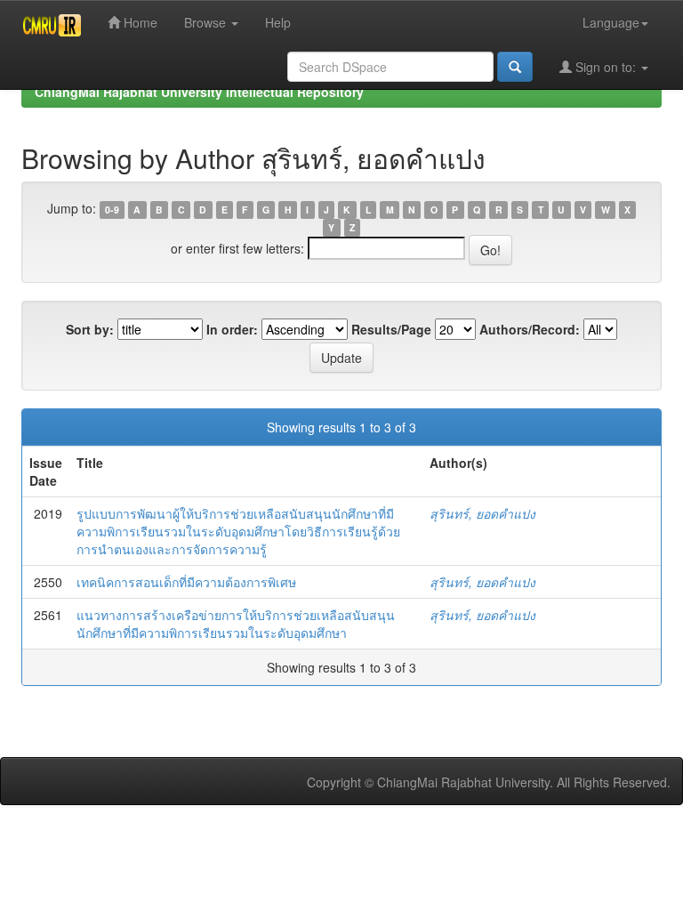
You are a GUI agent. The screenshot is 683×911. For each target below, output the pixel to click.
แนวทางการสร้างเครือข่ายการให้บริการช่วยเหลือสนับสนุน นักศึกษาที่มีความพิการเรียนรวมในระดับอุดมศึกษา (235, 623)
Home (138, 22)
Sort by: (90, 329)
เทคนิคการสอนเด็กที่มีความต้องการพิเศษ (186, 582)
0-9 (112, 209)
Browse (206, 22)
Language (611, 22)
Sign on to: (605, 67)
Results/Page (391, 329)
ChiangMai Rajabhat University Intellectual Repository (199, 92)
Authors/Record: (529, 329)
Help (278, 22)
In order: (232, 329)
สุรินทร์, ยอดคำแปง (482, 513)
